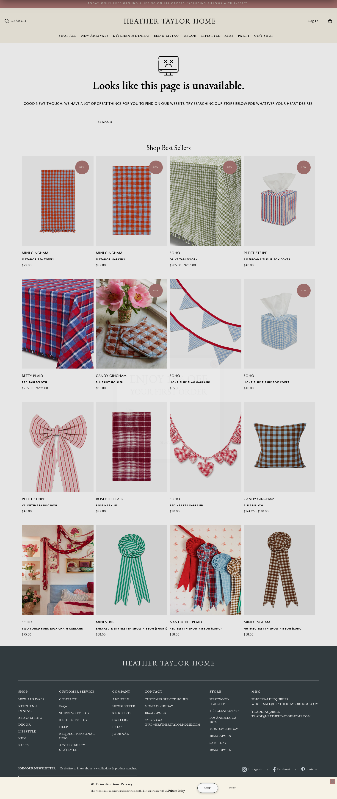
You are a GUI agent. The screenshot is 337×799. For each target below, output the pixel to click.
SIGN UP (168, 433)
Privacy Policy (176, 791)
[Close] (332, 781)
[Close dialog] (214, 355)
